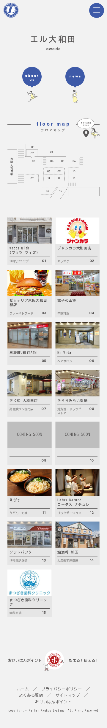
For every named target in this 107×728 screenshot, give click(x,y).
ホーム (23, 689)
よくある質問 (31, 695)
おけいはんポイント (53, 702)
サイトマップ (68, 695)
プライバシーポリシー (61, 689)
